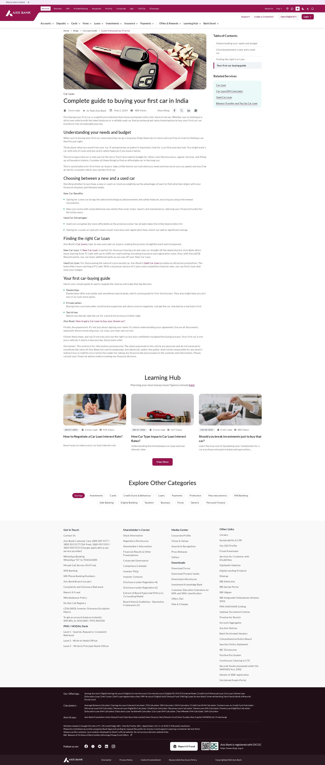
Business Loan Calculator (180, 708)
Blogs (76, 30)
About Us (269, 8)
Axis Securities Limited (134, 717)
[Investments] (121, 23)
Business (165, 502)
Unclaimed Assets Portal (233, 680)
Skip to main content (15, 2)
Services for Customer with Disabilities (234, 558)
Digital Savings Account (112, 693)
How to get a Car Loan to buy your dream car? (100, 321)
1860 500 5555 (71, 547)
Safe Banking (107, 502)
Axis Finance (152, 717)
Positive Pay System (230, 655)
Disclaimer (106, 760)
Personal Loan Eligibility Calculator (130, 708)
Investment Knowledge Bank (186, 584)
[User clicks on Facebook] (86, 746)
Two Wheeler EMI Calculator (190, 711)
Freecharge (221, 717)
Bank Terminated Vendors (234, 633)
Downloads (178, 562)
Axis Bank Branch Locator (77, 581)
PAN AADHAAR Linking (233, 606)
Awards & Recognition (183, 546)
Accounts (46, 23)
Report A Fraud (71, 592)
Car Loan (221, 85)
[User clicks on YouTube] (100, 746)
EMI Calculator (182, 705)
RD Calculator (167, 705)
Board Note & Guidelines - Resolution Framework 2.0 (143, 603)
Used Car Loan (151, 263)
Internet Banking (215, 696)
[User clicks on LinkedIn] (106, 746)
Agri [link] (132, 8)
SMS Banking (70, 570)
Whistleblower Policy (75, 597)
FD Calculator (152, 705)
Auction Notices (228, 628)
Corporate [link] (121, 8)
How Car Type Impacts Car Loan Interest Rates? (158, 439)
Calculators (69, 705)
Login (306, 16)
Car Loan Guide (90, 30)
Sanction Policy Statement (234, 644)
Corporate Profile (181, 535)
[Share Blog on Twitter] (181, 110)
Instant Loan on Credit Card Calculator (236, 705)
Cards (74, 23)
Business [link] (58, 8)
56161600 (82, 620)
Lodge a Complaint (264, 16)
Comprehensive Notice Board (236, 638)
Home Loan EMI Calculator (206, 708)
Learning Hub (191, 23)
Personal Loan (216, 693)
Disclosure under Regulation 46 (140, 582)
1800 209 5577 (100, 540)
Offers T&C (177, 598)
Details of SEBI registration (234, 674)
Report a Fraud (186, 746)
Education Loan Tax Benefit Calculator (133, 711)
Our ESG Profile (228, 545)
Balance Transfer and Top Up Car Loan (237, 103)
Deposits (61, 23)
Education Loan (92, 696)
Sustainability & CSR (231, 540)
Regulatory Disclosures (135, 540)
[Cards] (79, 23)
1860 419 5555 (100, 544)
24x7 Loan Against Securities (126, 696)
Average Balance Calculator (97, 705)
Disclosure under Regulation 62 (140, 587)
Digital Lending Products (233, 570)
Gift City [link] (141, 8)
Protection (195, 495)
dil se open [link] (154, 8)
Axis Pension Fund (168, 717)
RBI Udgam (226, 592)
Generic (195, 502)
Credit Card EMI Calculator (203, 705)
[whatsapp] (292, 8)
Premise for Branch (230, 617)
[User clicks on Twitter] (93, 746)
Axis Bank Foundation (94, 717)
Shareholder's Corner (136, 529)
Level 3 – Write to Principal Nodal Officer (86, 646)
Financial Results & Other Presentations (137, 553)
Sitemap (224, 576)
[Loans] (102, 23)
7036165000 (90, 559)
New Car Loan (90, 250)
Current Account (156, 693)
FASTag (184, 696)
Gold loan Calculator (158, 708)
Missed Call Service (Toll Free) (79, 565)
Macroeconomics (217, 495)
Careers (224, 534)
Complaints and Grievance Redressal (83, 586)
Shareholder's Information (137, 546)
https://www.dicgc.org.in (232, 748)
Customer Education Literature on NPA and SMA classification (190, 591)
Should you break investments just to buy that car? (230, 439)
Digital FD (170, 693)
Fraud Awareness (229, 551)
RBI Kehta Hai (227, 581)
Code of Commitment (151, 760)
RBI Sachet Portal (229, 586)
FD (177, 693)
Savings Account (92, 693)
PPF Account (147, 696)
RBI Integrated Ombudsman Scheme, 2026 (239, 599)
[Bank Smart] (218, 23)
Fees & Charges (179, 604)
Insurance (129, 23)
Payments (145, 23)
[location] (287, 8)
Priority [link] (108, 8)
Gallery (175, 557)
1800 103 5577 (71, 544)
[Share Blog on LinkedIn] (189, 110)
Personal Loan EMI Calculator (99, 708)
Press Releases (179, 551)
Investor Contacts (133, 576)
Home (66, 30)
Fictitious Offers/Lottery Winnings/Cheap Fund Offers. (103, 735)
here (191, 385)
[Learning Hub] (200, 23)
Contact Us (69, 535)
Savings (78, 495)
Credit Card (203, 693)
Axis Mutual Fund (114, 717)
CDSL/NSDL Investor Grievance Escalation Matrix (86, 610)
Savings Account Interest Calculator (128, 705)
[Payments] (153, 23)
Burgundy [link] (96, 8)
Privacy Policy (126, 760)
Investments (112, 23)
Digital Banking (129, 502)
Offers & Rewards (168, 23)
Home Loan (239, 693)
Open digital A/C (289, 16)
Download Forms (180, 568)
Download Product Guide (185, 573)
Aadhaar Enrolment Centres (235, 611)
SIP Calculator (211, 711)
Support (245, 16)
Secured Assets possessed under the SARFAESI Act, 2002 (239, 667)
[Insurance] (137, 23)
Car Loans (81, 244)
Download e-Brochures (184, 579)
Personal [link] (45, 8)
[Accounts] (53, 23)
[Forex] (90, 23)
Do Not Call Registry (74, 603)
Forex (86, 23)
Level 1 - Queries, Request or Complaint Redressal (84, 633)
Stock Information (133, 535)
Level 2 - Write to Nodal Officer (80, 640)
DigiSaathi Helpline (230, 565)
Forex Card (90, 699)
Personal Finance (216, 502)
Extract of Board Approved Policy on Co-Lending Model (143, 594)
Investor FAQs (131, 571)
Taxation (149, 502)
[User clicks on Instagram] (113, 746)
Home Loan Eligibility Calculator (235, 708)
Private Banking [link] (81, 8)
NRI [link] (68, 8)
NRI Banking (241, 495)
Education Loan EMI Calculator (99, 711)
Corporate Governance (135, 560)
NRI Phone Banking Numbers (79, 576)
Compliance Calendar (135, 565)
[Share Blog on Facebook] (174, 110)
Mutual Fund (173, 696)
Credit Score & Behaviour (137, 495)
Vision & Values (180, 540)
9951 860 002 (97, 620)
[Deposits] (68, 23)
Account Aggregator (231, 622)
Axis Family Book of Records (237, 696)
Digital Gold (160, 696)
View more (162, 461)
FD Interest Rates (188, 693)
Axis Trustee (183, 717)
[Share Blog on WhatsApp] (196, 110)
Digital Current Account (135, 693)
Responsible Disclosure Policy (183, 760)
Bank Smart (209, 23)
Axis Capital (196, 717)
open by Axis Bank (197, 696)
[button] (280, 8)
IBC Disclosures (228, 649)
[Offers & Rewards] (180, 23)
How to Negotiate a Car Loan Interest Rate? (93, 436)
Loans (97, 23)
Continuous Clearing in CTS (235, 660)
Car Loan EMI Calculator (229, 91)
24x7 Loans (106, 696)
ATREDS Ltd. (209, 717)
